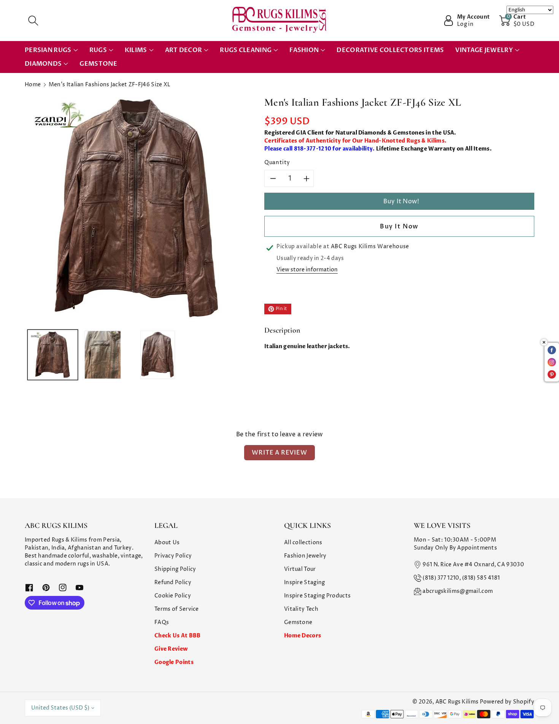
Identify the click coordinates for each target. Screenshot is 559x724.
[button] (33, 20)
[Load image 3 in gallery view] (158, 355)
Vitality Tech (301, 609)
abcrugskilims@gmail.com (457, 591)
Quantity (277, 162)
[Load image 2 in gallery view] (103, 355)
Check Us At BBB (177, 635)
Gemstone (298, 622)
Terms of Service (176, 609)
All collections (303, 542)
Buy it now (399, 226)
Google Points (174, 662)
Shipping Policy (175, 569)
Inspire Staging (304, 582)
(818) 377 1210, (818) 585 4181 (461, 577)
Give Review (170, 649)
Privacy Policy (173, 555)
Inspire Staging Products (317, 595)
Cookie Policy (172, 595)
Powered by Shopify (507, 701)
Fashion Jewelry (305, 555)
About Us (166, 542)
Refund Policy (172, 582)
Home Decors (302, 635)
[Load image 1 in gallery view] (53, 355)
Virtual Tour (300, 569)
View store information (307, 269)
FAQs (161, 622)
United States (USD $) (60, 707)
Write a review (279, 452)
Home (33, 84)
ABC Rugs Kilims (457, 701)
